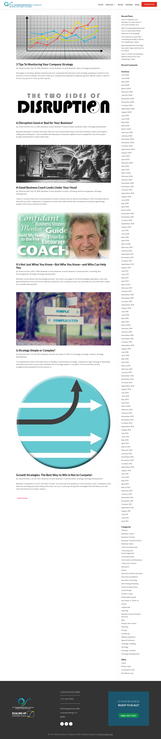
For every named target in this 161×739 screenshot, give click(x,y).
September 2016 (127, 305)
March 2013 (125, 447)
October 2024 (127, 146)
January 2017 (126, 291)
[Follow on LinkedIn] (66, 724)
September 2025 (128, 109)
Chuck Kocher (24, 68)
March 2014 (125, 406)
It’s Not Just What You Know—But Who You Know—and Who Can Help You (61, 266)
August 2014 (126, 389)
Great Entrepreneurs (129, 587)
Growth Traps (127, 594)
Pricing (124, 630)
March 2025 (126, 129)
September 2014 (127, 386)
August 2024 (126, 153)
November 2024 (127, 142)
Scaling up (125, 634)
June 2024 (125, 156)
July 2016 (124, 312)
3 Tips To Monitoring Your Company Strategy (44, 64)
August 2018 (126, 227)
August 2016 (126, 308)
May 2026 (125, 82)
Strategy (33, 274)
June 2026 (125, 78)
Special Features (128, 640)
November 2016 (127, 298)
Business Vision (75, 68)
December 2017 (127, 254)
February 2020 (127, 176)
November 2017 (127, 257)
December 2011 (127, 497)
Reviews (129, 5)
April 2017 (125, 281)
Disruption (125, 567)
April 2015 (125, 362)
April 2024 (125, 159)
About (120, 5)
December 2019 (127, 183)
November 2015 (127, 339)
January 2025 (126, 136)
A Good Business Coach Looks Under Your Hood (46, 187)
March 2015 (125, 366)
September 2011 (127, 508)
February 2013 (126, 450)
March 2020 (126, 173)
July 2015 (124, 352)
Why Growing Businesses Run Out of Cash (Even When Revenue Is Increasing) (133, 31)
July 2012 (124, 474)
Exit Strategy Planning (129, 584)
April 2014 (125, 403)
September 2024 (128, 149)
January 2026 (126, 95)
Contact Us (149, 4)
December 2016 (127, 295)
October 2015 (126, 342)
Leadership (125, 607)
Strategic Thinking (128, 644)
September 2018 (127, 224)
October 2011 (126, 504)
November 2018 (127, 217)
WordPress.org (127, 673)
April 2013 (125, 443)
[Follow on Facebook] (62, 724)
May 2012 (125, 481)
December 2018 (127, 213)
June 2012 (125, 477)
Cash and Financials (129, 547)
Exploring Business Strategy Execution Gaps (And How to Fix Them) (132, 48)
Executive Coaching (129, 580)
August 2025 (126, 112)
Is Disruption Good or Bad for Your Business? (44, 123)
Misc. (123, 620)
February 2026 (127, 92)
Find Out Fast (128, 715)
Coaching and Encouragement (81, 191)
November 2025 (127, 102)
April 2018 (125, 240)
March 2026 (126, 88)
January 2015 (126, 372)
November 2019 (127, 186)
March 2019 (125, 210)
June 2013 (125, 437)
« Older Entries (21, 498)
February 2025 (127, 132)
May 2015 (125, 359)
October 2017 (126, 261)
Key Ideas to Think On (64, 354)
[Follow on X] (71, 724)
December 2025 (127, 99)
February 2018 (126, 247)
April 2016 (125, 322)
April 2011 (124, 521)
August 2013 (126, 430)
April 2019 (125, 207)
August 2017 (126, 268)
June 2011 (125, 518)
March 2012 (125, 487)
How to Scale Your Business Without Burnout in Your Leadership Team (132, 56)
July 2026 (125, 75)
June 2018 (125, 234)
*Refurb (124, 530)
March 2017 (125, 285)
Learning (124, 611)
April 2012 (125, 484)
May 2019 (125, 203)
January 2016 (126, 332)
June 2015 (125, 355)
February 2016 (126, 328)
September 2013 (127, 426)
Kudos (123, 604)
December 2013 (127, 416)
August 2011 (126, 511)
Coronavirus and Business (131, 560)
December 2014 (127, 376)
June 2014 (125, 396)
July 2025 (125, 115)
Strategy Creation (88, 354)
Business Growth (61, 68)
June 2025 (125, 119)
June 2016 (125, 315)
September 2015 (127, 345)
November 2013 (127, 420)
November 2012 (127, 460)
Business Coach (47, 68)
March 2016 (125, 325)
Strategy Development (91, 68)
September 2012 (127, 467)
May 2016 (125, 318)
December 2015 (127, 335)
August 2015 (126, 349)
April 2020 (125, 170)
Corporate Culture (128, 563)
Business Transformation (65, 127)
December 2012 (127, 457)
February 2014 (127, 410)
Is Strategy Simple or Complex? (35, 350)
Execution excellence (129, 577)
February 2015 (126, 369)
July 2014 (125, 393)
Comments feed (127, 670)
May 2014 (125, 399)
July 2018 (124, 230)
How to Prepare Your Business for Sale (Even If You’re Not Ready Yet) (131, 22)
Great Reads (126, 590)
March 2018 (125, 244)
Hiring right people (128, 597)
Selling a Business (128, 637)
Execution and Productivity (131, 573)
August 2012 (126, 470)
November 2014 (127, 379)
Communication (127, 557)
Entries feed (126, 666)
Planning (124, 627)
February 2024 (127, 163)
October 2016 (126, 301)
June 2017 (125, 274)
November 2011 (127, 501)
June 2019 (125, 200)
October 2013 (126, 423)
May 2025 (125, 122)
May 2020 (125, 166)
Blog (137, 5)
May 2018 (125, 237)
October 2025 (127, 105)
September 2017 (127, 264)
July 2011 (124, 514)
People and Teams (128, 623)
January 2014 (126, 413)
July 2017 (124, 271)
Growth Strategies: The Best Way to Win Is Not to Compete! (54, 475)
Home (100, 5)
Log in (123, 663)
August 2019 (126, 197)
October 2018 (126, 220)
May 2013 (125, 440)
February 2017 (126, 288)
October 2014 (126, 383)
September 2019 (127, 193)
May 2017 (125, 278)
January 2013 (126, 454)
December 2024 (127, 139)
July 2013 (124, 433)
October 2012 (126, 464)
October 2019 (126, 190)
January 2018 (126, 251)
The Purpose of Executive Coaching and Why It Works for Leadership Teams (132, 39)
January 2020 (126, 180)
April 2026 (125, 85)
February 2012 (126, 491)
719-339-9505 (67, 699)
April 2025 (125, 126)
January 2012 (126, 494)
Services (109, 5)
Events (123, 570)
